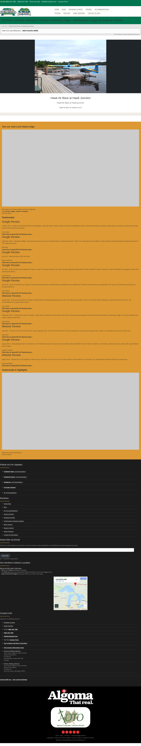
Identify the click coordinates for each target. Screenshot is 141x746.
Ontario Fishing (9, 514)
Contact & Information (11, 535)
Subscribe (5, 556)
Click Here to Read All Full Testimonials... (17, 234)
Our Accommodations (11, 511)
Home (57, 9)
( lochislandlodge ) (15, 471)
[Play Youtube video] (70, 167)
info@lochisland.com (48, 1)
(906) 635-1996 (22, 1)
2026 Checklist (8, 626)
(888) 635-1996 (10, 1)
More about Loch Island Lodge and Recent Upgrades (19, 209)
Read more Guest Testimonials (12, 452)
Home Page (7, 504)
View (15, 211)
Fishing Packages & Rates (78, 735)
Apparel (89, 9)
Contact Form (63, 1)
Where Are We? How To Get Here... (11, 568)
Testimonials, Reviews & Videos (14, 521)
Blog (64, 9)
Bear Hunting (8, 524)
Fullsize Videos (6, 213)
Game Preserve (9, 531)
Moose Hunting (9, 528)
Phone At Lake (35, 1)
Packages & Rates (76, 9)
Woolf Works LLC (80, 740)
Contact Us (67, 735)
